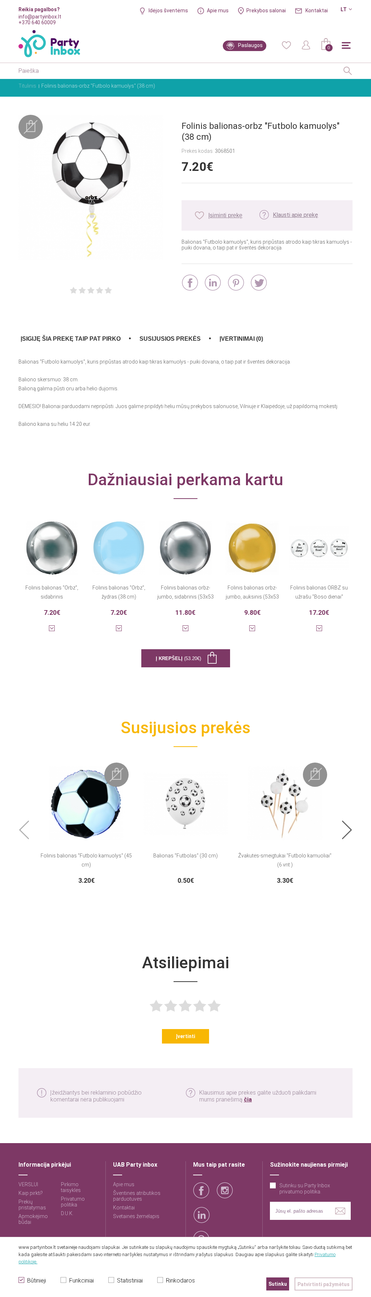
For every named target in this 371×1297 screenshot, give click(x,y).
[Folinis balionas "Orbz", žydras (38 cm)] (119, 543)
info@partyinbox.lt (39, 17)
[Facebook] (190, 282)
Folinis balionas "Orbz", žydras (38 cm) (118, 592)
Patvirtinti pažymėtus (323, 1284)
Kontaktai (316, 10)
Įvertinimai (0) (241, 339)
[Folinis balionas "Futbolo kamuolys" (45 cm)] (86, 798)
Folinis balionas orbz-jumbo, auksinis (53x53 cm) (252, 593)
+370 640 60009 (37, 22)
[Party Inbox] (49, 43)
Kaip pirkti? (30, 1193)
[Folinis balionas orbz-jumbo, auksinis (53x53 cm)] (252, 543)
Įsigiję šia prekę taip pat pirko (71, 339)
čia (248, 1099)
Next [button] (347, 830)
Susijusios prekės (170, 339)
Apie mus (218, 10)
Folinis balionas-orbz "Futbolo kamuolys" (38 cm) (98, 86)
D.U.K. (67, 1213)
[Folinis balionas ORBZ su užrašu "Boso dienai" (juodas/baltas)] (318, 543)
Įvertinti (185, 1036)
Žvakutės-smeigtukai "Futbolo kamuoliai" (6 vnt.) (285, 860)
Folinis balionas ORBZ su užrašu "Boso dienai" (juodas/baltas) (319, 593)
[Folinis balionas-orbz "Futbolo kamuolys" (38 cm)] (90, 188)
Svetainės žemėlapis (136, 1216)
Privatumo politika (73, 1202)
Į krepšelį (178, 658)
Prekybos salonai (266, 10)
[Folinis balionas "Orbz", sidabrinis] (51, 543)
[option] (86, 823)
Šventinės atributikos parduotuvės (137, 1196)
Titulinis (27, 86)
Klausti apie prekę (295, 214)
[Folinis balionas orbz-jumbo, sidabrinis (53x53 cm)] (185, 543)
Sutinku (277, 1284)
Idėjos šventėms (168, 10)
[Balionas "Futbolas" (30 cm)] (185, 798)
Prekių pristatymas (32, 1204)
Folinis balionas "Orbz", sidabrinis (51, 592)
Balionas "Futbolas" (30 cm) (185, 856)
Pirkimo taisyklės (71, 1187)
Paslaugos (250, 45)
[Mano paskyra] (306, 44)
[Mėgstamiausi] (286, 44)
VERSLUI (28, 1184)
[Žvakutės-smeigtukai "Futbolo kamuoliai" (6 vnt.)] (284, 798)
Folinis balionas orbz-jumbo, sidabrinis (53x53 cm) (185, 593)
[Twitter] (258, 282)
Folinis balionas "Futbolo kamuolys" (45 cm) (86, 860)
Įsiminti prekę (225, 215)
